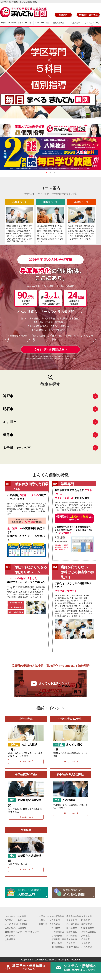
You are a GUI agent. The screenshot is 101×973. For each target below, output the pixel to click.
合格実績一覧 (58, 23)
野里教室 (85, 920)
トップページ (11, 916)
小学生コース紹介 (8, 23)
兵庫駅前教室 (58, 932)
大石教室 (56, 924)
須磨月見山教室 (59, 939)
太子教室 (85, 943)
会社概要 (22, 916)
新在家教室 (86, 924)
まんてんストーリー (92, 24)
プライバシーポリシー (28, 932)
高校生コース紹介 (42, 23)
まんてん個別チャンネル (54, 683)
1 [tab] (46, 172)
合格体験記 (10, 939)
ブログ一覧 (10, 935)
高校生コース (45, 924)
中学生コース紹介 (25, 23)
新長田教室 (57, 935)
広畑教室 (85, 939)
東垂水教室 (57, 943)
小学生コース (45, 916)
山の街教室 (71, 928)
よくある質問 (11, 924)
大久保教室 (71, 939)
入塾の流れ (75, 23)
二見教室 (70, 943)
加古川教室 (86, 916)
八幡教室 (85, 935)
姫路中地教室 (87, 928)
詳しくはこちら (25, 761)
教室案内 (9, 920)
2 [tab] (50, 172)
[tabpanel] (50, 147)
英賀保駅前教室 (88, 932)
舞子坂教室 (71, 920)
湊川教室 (56, 928)
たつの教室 (86, 947)
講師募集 (22, 928)
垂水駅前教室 (58, 947)
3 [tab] (54, 172)
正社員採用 (23, 924)
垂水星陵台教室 (73, 916)
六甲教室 (56, 920)
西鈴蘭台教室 (72, 924)
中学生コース (45, 920)
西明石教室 (71, 935)
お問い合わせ (24, 920)
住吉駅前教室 (58, 916)
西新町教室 (71, 932)
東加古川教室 (72, 947)
